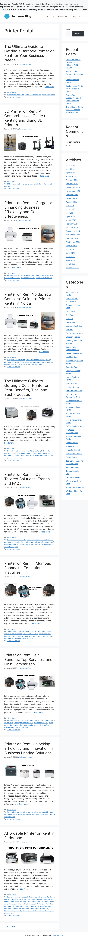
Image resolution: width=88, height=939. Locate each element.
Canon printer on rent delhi (34, 720)
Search (69, 29)
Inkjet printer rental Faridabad (37, 899)
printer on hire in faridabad (13, 906)
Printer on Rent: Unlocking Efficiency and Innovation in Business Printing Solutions (28, 748)
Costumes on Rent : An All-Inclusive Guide (74, 89)
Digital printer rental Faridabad (15, 899)
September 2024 (73, 242)
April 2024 (70, 260)
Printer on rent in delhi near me (37, 544)
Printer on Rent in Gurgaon (30, 455)
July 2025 (70, 206)
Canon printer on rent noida (35, 360)
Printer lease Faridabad (45, 904)
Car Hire (69, 330)
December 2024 (73, 231)
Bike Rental (71, 315)
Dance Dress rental (74, 353)
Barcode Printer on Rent (15, 95)
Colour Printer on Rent (12, 278)
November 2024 (73, 235)
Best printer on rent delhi (15, 720)
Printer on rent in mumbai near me (23, 636)
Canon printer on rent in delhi (37, 540)
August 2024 (71, 246)
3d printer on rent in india (29, 184)
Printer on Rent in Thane (44, 636)
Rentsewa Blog (21, 16)
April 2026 (70, 173)
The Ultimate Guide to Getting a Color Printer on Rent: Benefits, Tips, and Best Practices (26, 388)
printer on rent (28, 812)
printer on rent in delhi (12, 455)
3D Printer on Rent (13, 184)
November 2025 (73, 191)
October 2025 (72, 195)
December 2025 (73, 187)
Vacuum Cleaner (73, 477)
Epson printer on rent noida (29, 362)
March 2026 (71, 176)
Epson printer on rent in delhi (31, 542)
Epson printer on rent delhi (23, 723)
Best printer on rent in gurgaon (18, 275)
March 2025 (71, 220)
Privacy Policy (76, 16)
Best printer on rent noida (16, 360)
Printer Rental (11, 92)
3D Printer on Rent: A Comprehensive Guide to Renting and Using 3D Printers (26, 118)
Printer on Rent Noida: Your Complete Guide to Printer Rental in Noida (28, 298)
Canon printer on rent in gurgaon (41, 275)
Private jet (70, 446)
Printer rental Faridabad (20, 909)
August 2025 (71, 202)
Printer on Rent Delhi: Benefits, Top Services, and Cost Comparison (28, 659)
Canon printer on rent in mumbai (18, 631)
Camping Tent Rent (74, 326)
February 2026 (72, 180)
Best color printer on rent (16, 451)
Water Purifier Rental (75, 487)
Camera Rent (71, 322)
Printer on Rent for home (43, 453)
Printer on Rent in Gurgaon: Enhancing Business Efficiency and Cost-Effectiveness (28, 209)
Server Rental (71, 457)
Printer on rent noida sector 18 (33, 364)
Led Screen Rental (74, 391)
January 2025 (72, 227)
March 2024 (71, 264)
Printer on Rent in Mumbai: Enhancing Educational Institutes (27, 568)
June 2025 (70, 209)
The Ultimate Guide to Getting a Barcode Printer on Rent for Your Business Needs (29, 53)
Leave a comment (13, 97)
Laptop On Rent (72, 387)
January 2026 (72, 184)
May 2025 (70, 213)
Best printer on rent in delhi (16, 540)
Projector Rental (73, 450)
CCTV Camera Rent (74, 333)
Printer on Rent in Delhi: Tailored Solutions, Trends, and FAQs (27, 479)
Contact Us (62, 16)
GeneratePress (57, 936)
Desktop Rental (72, 357)
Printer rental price (48, 95)
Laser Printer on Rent (30, 634)
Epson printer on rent (14, 812)
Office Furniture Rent (75, 426)
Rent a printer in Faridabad (39, 909)
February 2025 (72, 224)
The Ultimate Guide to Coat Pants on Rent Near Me (74, 110)
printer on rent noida (14, 364)
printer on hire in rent (31, 906)
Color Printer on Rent (32, 451)
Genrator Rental (73, 367)
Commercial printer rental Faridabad (41, 897)
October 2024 (72, 238)
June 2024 (70, 253)
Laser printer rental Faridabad (37, 902)
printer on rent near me (33, 95)
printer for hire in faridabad (26, 904)
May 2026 (70, 169)
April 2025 (70, 216)
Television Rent (72, 467)
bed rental (70, 311)
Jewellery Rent (72, 383)
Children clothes (73, 337)
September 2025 (73, 198)
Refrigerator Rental (74, 454)
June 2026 (70, 165)
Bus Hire (69, 319)
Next (15, 926)
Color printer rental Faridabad (17, 897)
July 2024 (70, 249)
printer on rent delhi (28, 278)
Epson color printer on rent (23, 453)
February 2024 (72, 268)
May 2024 (70, 257)
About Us (50, 16)
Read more (49, 87)
